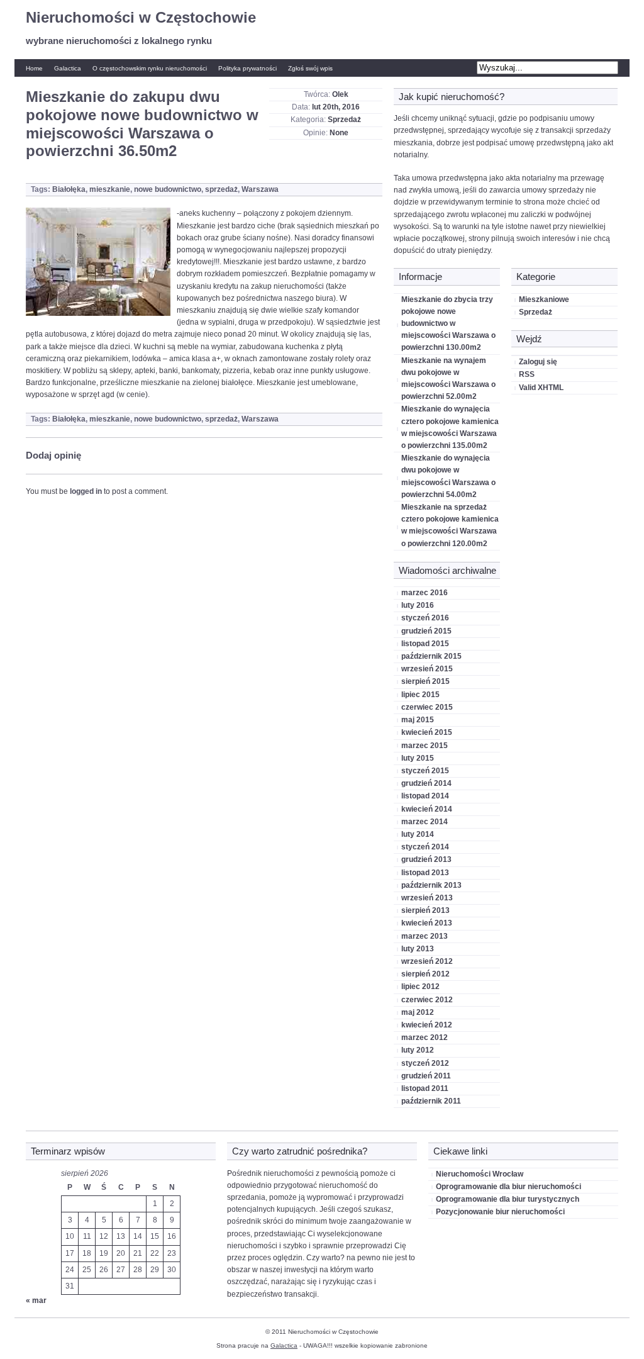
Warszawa (260, 189)
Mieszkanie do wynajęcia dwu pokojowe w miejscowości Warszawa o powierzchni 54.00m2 (448, 476)
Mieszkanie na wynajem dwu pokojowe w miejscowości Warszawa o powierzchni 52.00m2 (448, 378)
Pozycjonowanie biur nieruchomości (500, 1211)
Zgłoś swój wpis (310, 68)
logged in (86, 491)
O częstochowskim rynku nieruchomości (149, 68)
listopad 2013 (425, 872)
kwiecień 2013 (426, 923)
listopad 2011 (424, 1088)
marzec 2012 (424, 1037)
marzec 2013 (424, 936)
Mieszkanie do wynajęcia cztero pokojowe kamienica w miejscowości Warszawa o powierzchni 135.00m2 (450, 427)
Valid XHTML (541, 387)
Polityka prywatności (247, 68)
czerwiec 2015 (427, 707)
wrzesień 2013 (427, 897)
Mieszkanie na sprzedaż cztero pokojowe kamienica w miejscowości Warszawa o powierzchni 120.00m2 (450, 525)
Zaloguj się (538, 361)
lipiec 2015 (420, 694)
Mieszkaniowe (544, 299)
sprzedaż (221, 189)
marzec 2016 (424, 592)
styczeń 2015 (425, 770)
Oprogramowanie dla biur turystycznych (507, 1199)
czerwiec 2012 (427, 999)
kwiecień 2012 (426, 1025)
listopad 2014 (425, 795)
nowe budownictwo (167, 189)
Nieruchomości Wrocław (479, 1174)
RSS (527, 374)
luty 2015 (417, 758)
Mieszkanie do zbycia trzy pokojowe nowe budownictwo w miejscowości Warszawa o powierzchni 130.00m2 (448, 323)
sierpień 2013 (425, 910)
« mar (36, 1300)
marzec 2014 (424, 821)
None (339, 132)
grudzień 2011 (426, 1075)
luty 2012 (417, 1050)
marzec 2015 (424, 745)
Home (34, 68)
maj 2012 (417, 1012)
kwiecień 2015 (426, 732)
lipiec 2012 (420, 986)
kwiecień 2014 (426, 809)
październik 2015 (431, 656)
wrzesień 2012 (427, 961)
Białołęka (69, 189)
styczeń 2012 (425, 1063)
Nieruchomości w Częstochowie (141, 17)
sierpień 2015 (425, 681)
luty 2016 (417, 605)
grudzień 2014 (426, 783)
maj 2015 (417, 719)
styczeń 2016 (425, 617)
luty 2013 (417, 948)
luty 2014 (417, 834)
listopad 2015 (425, 643)
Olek (340, 94)
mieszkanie (109, 189)
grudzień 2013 (426, 859)
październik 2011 (431, 1101)
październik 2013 (431, 885)
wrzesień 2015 (427, 668)
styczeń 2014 (425, 846)
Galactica (67, 68)
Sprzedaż (344, 119)
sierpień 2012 (425, 974)
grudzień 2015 (426, 631)
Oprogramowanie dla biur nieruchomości (508, 1186)
